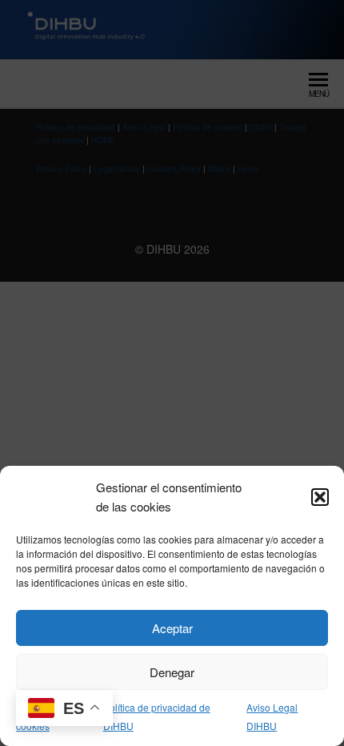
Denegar (172, 672)
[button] (320, 497)
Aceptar (172, 628)
